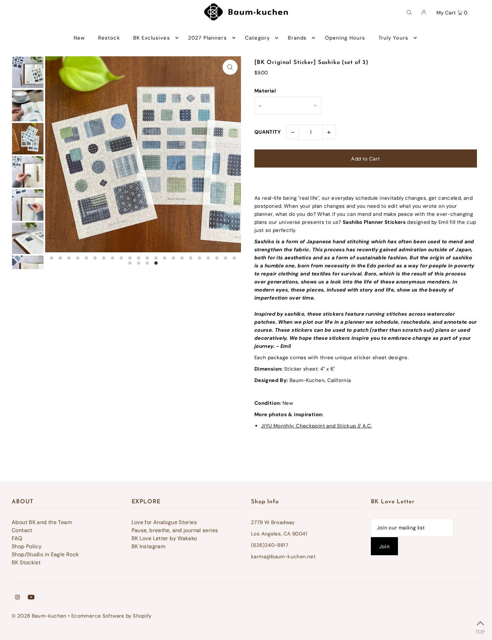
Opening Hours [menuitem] (345, 38)
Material (265, 90)
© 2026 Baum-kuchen (39, 616)
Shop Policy (27, 546)
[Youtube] (31, 598)
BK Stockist (26, 562)
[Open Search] (409, 12)
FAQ (17, 538)
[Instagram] (17, 598)
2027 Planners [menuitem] (207, 38)
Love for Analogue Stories (164, 522)
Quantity (267, 132)
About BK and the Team (42, 522)
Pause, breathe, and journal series (175, 530)
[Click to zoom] (230, 67)
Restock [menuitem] (109, 38)
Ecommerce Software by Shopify (111, 616)
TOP (480, 631)
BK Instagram (149, 546)
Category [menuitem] (257, 38)
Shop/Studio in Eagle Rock (45, 554)
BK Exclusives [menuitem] (151, 38)
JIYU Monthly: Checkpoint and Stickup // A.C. (316, 426)
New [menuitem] (79, 38)
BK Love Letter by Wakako (164, 538)
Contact (22, 530)
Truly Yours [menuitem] (393, 38)
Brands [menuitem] (297, 38)
